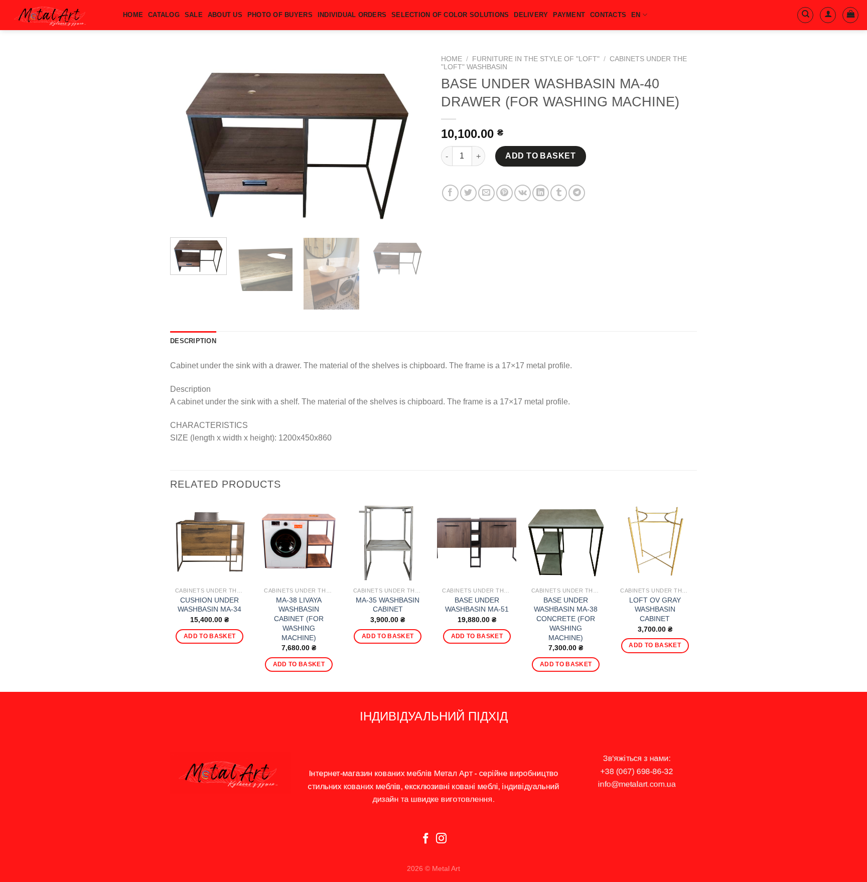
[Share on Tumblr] (558, 193)
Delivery (531, 15)
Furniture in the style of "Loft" (536, 59)
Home (451, 59)
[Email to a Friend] (486, 193)
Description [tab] (193, 341)
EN (636, 15)
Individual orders (352, 15)
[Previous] (188, 140)
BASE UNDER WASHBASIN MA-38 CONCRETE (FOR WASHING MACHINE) (566, 619)
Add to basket (540, 156)
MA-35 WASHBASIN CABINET (387, 605)
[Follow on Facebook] (425, 839)
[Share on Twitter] (468, 193)
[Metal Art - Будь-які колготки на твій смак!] (58, 15)
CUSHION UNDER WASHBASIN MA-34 (209, 605)
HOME (133, 15)
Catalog (164, 15)
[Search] (805, 15)
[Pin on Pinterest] (504, 193)
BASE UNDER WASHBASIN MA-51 (477, 605)
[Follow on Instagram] (441, 839)
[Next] (408, 140)
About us (225, 15)
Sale (194, 15)
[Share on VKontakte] (522, 193)
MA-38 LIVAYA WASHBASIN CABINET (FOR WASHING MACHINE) (299, 619)
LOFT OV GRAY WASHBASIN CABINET (655, 609)
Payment (569, 15)
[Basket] (850, 15)
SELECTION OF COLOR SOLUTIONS (450, 15)
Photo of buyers (280, 15)
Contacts (608, 15)
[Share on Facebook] (450, 193)
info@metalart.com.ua (637, 784)
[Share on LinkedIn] (540, 193)
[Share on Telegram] (576, 193)
